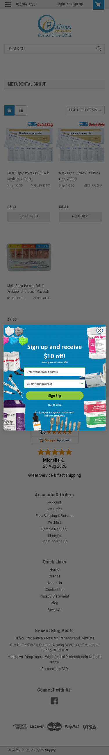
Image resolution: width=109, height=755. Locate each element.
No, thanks (54, 405)
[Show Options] (82, 384)
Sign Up (54, 395)
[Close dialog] (100, 330)
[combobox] (53, 384)
